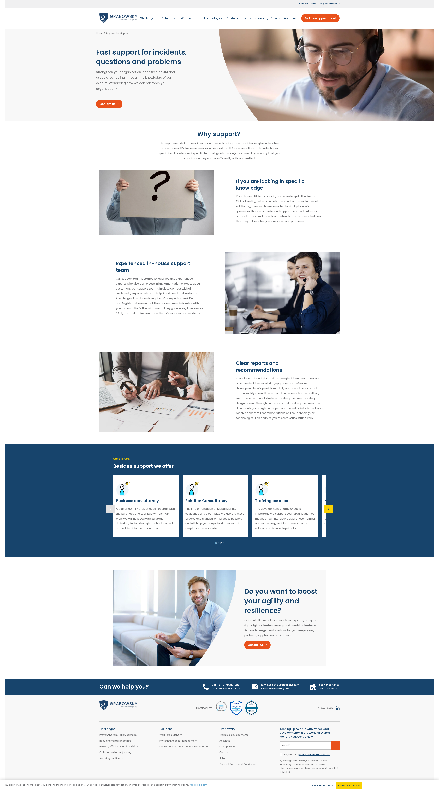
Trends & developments (234, 735)
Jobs (313, 4)
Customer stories (238, 18)
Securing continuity (111, 758)
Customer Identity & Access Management (184, 746)
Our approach (228, 746)
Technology (212, 18)
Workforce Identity (170, 735)
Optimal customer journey (115, 752)
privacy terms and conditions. (314, 754)
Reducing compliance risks (115, 740)
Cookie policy (198, 785)
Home (99, 33)
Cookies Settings (322, 785)
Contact (303, 4)
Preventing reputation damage (118, 735)
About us (290, 18)
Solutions (168, 18)
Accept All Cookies (349, 785)
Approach (112, 33)
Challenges (148, 18)
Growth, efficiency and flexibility (118, 746)
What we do (189, 18)
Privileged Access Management (178, 740)
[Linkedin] (338, 708)
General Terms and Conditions (238, 764)
